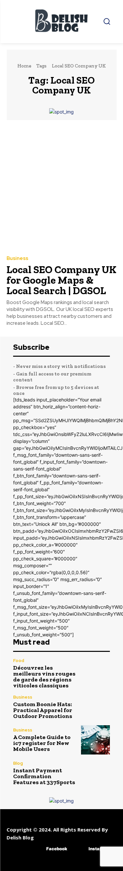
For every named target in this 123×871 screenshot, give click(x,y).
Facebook (56, 848)
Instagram (100, 848)
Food (18, 660)
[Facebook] (36, 849)
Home (24, 66)
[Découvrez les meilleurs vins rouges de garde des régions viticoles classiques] (95, 673)
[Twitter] (91, 863)
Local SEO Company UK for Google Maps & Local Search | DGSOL (61, 280)
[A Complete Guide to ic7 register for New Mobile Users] (95, 740)
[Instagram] (79, 849)
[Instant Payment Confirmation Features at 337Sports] (95, 773)
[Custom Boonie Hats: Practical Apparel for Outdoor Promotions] (95, 707)
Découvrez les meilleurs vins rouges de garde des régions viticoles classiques (44, 676)
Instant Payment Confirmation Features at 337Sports (44, 776)
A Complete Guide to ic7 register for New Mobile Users (42, 743)
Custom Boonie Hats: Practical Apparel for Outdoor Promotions (42, 710)
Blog (18, 763)
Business (17, 258)
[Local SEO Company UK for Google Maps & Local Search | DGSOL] (61, 187)
